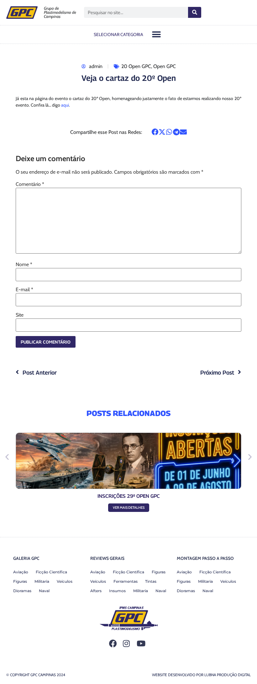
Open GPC (164, 66)
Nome (24, 264)
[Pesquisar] (194, 12)
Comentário (30, 184)
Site (20, 315)
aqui (65, 105)
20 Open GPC (136, 66)
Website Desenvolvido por (201, 674)
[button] (156, 34)
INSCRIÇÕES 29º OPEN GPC (128, 496)
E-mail (24, 289)
